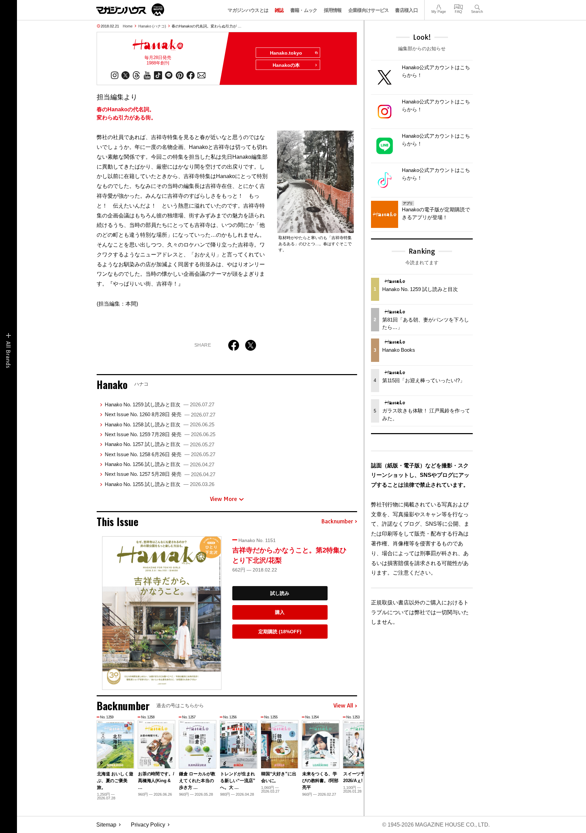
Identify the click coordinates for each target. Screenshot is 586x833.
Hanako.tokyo (286, 53)
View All (343, 706)
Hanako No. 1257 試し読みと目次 (159, 444)
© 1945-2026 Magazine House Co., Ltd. (436, 825)
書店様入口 (406, 10)
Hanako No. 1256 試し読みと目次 (159, 464)
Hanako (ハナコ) (152, 26)
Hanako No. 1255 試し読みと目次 (159, 484)
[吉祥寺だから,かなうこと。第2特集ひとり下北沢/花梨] (161, 613)
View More (223, 499)
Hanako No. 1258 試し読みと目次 (159, 424)
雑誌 (279, 10)
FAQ (458, 6)
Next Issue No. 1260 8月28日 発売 (160, 414)
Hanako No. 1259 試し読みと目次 (159, 404)
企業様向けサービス (368, 10)
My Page (438, 6)
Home (128, 26)
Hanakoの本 (286, 65)
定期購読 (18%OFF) (279, 631)
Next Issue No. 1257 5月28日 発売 (160, 474)
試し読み (279, 593)
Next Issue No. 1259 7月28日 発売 (160, 434)
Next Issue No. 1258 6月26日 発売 (160, 454)
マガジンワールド (130, 9)
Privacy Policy (148, 825)
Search (477, 6)
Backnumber (337, 522)
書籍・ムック (303, 10)
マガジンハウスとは (248, 10)
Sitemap (106, 825)
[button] (351, 754)
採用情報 (333, 10)
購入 (280, 612)
